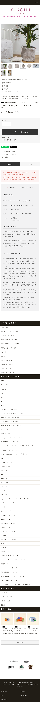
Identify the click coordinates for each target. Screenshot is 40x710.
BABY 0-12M (8, 82)
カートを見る (24, 696)
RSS (18, 686)
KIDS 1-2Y (8, 84)
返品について (5, 138)
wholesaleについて (6, 597)
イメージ (30, 164)
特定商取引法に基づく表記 (9, 140)
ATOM (21, 686)
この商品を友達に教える (8, 151)
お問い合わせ (4, 700)
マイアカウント (4, 691)
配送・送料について (23, 682)
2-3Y (7, 85)
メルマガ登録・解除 (31, 684)
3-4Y (7, 86)
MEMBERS (4, 593)
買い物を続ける (6, 157)
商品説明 (10, 164)
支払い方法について (13, 682)
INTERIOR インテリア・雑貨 (12, 79)
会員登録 (23, 691)
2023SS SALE (5, 601)
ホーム (3, 79)
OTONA (8, 81)
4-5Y (7, 88)
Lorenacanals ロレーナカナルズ (13, 91)
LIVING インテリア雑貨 (25, 79)
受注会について (5, 605)
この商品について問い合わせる (10, 154)
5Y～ (7, 89)
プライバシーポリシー (21, 684)
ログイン (3, 696)
